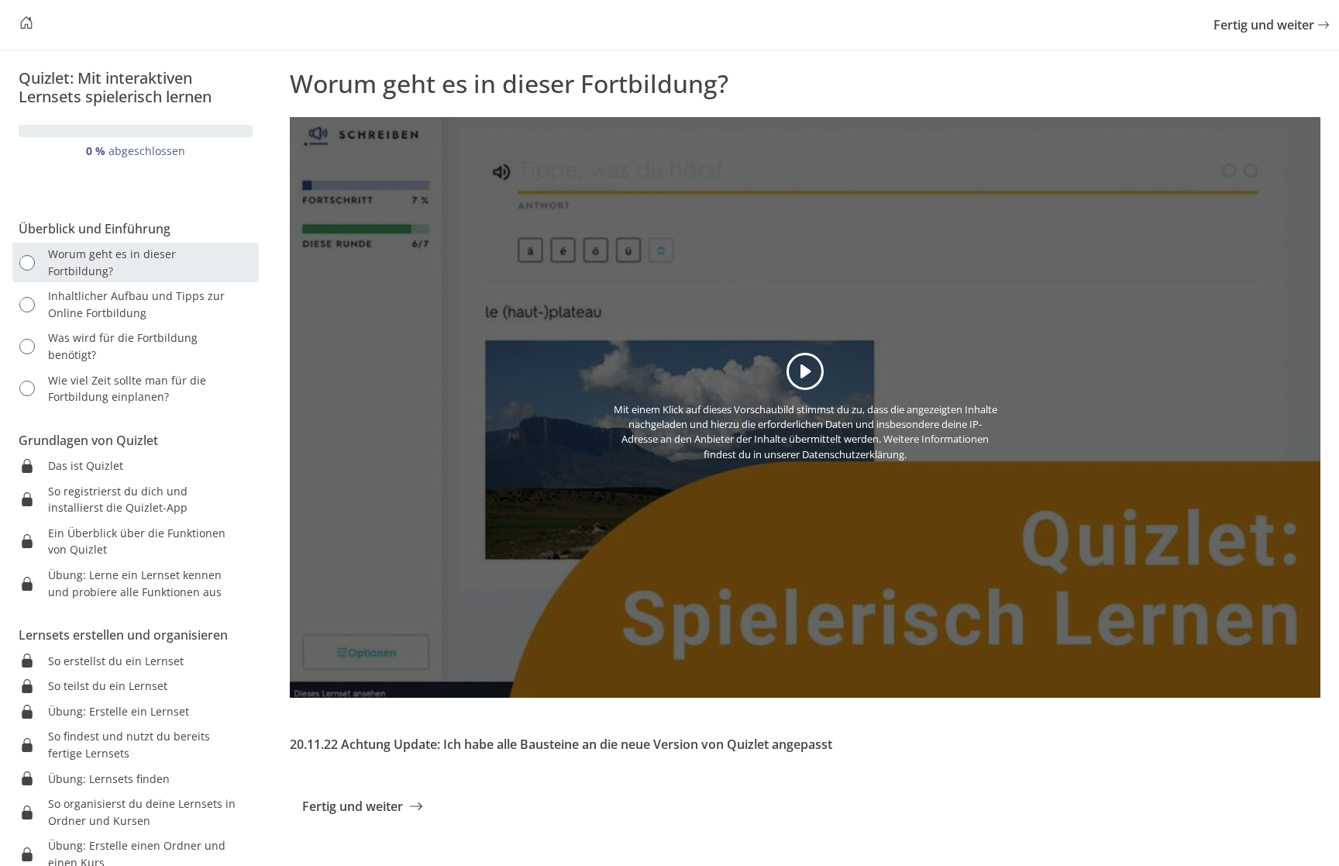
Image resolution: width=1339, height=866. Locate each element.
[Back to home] (26, 25)
